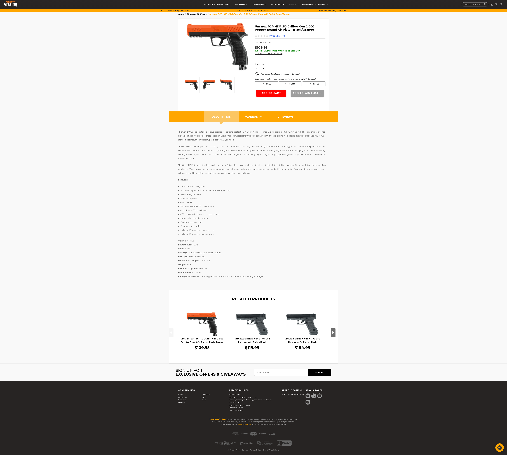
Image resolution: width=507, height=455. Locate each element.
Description (221, 116)
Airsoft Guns (223, 4)
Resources (182, 400)
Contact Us (182, 397)
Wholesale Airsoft (236, 408)
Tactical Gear (259, 4)
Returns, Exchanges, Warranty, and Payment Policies (250, 400)
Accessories (307, 4)
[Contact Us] (495, 4)
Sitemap (245, 450)
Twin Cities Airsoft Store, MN (292, 394)
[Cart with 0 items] (500, 4)
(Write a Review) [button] (277, 36)
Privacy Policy (255, 450)
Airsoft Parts (277, 4)
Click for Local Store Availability (269, 53)
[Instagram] (308, 402)
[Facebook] (319, 395)
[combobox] (475, 4)
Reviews (181, 402)
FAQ (203, 397)
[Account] (490, 4)
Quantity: (259, 64)
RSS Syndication (235, 402)
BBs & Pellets (241, 4)
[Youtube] (308, 395)
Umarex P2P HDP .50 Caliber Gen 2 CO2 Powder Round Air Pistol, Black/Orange (202, 340)
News (204, 400)
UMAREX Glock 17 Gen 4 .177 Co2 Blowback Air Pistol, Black (302, 340)
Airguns (293, 4)
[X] (313, 395)
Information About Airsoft (239, 405)
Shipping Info (234, 394)
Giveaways (206, 394)
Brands (321, 4)
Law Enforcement (236, 410)
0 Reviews (286, 116)
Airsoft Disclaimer (244, 424)
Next (333, 332)
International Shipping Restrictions (243, 397)
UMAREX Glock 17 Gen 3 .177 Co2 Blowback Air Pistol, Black (252, 340)
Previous (171, 332)
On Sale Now (209, 4)
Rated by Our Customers (177, 10)
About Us (182, 394)
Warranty (253, 116)
